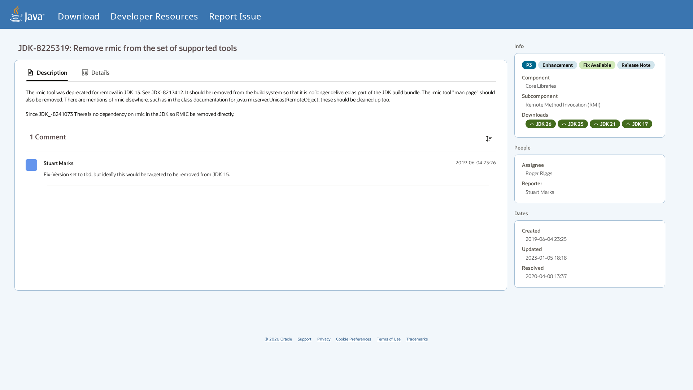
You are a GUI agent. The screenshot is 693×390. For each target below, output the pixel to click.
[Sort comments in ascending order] (489, 138)
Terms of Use (389, 339)
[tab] (47, 72)
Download (79, 16)
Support (304, 339)
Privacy (324, 339)
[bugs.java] (27, 13)
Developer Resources (154, 16)
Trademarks (417, 339)
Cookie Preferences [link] (353, 339)
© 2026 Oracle (278, 339)
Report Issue (235, 16)
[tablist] (261, 73)
